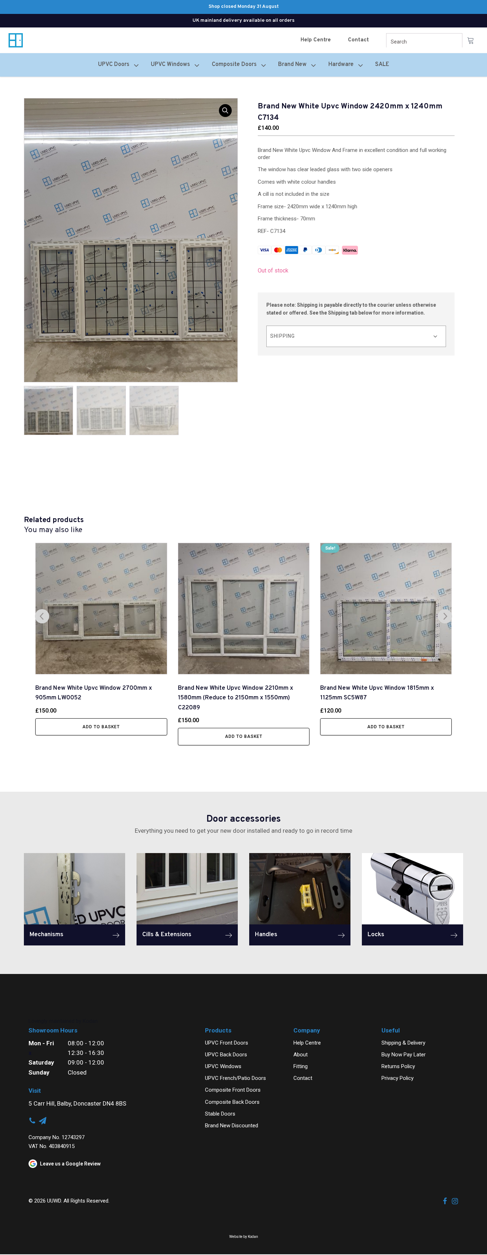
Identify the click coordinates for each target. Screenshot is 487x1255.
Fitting (300, 1066)
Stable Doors (220, 1114)
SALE (382, 64)
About (300, 1054)
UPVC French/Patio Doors (235, 1078)
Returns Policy (398, 1066)
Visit (35, 1090)
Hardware (341, 64)
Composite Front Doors (233, 1090)
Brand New (292, 64)
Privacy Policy (397, 1078)
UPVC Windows (223, 1066)
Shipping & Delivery (403, 1043)
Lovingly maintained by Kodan (63, 1021)
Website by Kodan (243, 1237)
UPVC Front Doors (226, 1043)
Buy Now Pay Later (403, 1054)
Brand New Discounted (231, 1125)
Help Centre (316, 40)
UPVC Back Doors (226, 1054)
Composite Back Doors (232, 1102)
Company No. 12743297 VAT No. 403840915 (56, 1141)
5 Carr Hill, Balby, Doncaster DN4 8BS (77, 1103)
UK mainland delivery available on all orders (243, 20)
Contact (358, 40)
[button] (225, 110)
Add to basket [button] (101, 726)
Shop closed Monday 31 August (244, 7)
